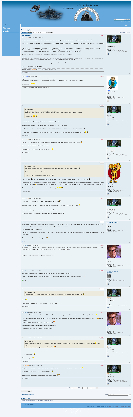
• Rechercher (6, 28)
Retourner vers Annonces (28, 394)
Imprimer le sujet (126, 25)
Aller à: (106, 394)
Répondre (23, 31)
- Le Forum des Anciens (82, 411)
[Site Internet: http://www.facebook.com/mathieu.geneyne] (108, 194)
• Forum (5, 26)
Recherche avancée (125, 21)
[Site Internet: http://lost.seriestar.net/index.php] (108, 284)
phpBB (70, 408)
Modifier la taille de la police (129, 25)
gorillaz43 (27, 37)
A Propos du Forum (35, 25)
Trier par (80, 387)
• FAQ (4, 27)
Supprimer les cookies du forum (101, 406)
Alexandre (27, 270)
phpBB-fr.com (78, 409)
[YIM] (108, 101)
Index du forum (27, 25)
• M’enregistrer (6, 30)
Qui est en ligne (25, 398)
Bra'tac (26, 245)
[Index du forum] (66, 22)
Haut (129, 73)
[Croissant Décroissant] (93, 387)
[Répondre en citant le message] (101, 35)
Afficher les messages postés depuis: (62, 387)
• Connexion (6, 31)
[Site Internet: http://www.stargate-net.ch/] (108, 54)
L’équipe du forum (90, 406)
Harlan (26, 163)
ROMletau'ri (27, 222)
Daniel (26, 76)
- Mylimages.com (81, 410)
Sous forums (26, 30)
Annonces (42, 25)
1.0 (77, 412)
